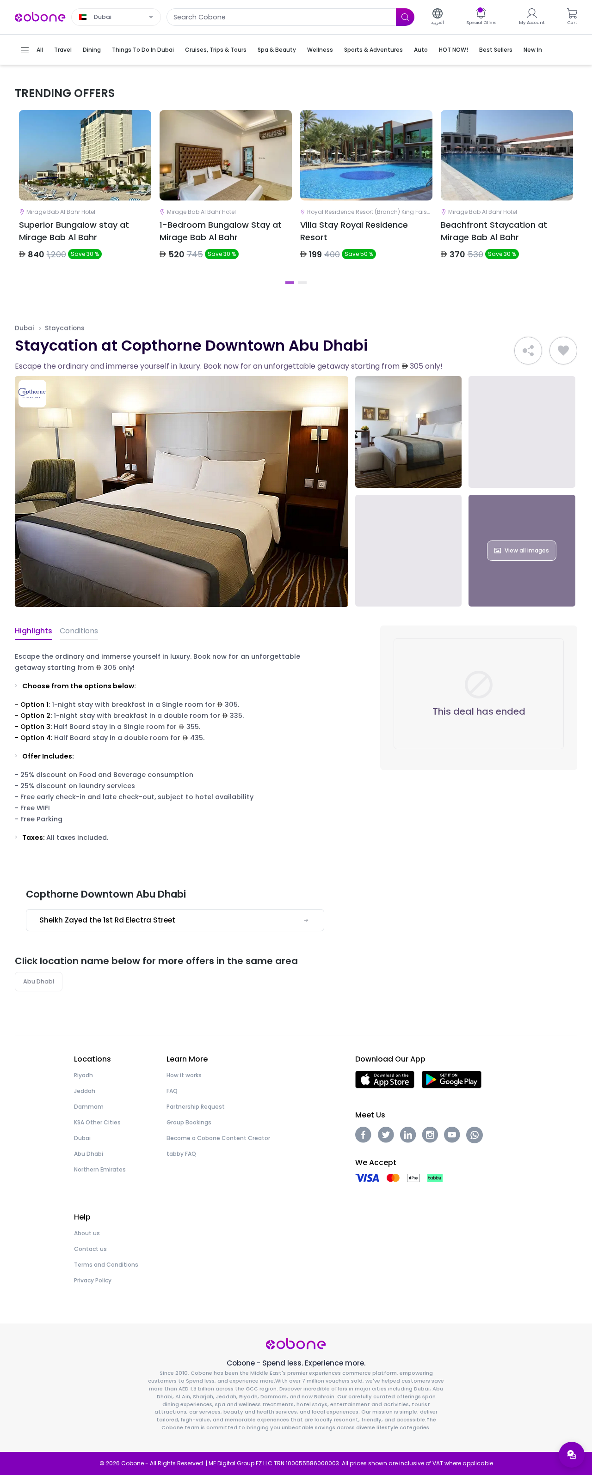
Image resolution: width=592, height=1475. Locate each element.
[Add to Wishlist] (563, 350)
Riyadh (83, 1075)
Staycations (65, 328)
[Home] (40, 16)
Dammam (89, 1107)
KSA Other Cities (97, 1122)
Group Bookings (188, 1122)
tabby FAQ (181, 1154)
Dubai (24, 328)
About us (87, 1233)
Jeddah (84, 1091)
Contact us (90, 1249)
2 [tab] (302, 282)
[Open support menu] (572, 1455)
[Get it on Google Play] (451, 1079)
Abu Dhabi (38, 981)
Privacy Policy (92, 1280)
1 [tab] (289, 282)
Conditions (79, 630)
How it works (184, 1075)
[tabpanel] (85, 192)
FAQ (172, 1091)
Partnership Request (195, 1107)
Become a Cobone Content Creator (218, 1138)
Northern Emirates (100, 1169)
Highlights (33, 630)
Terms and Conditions (106, 1265)
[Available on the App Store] (384, 1079)
